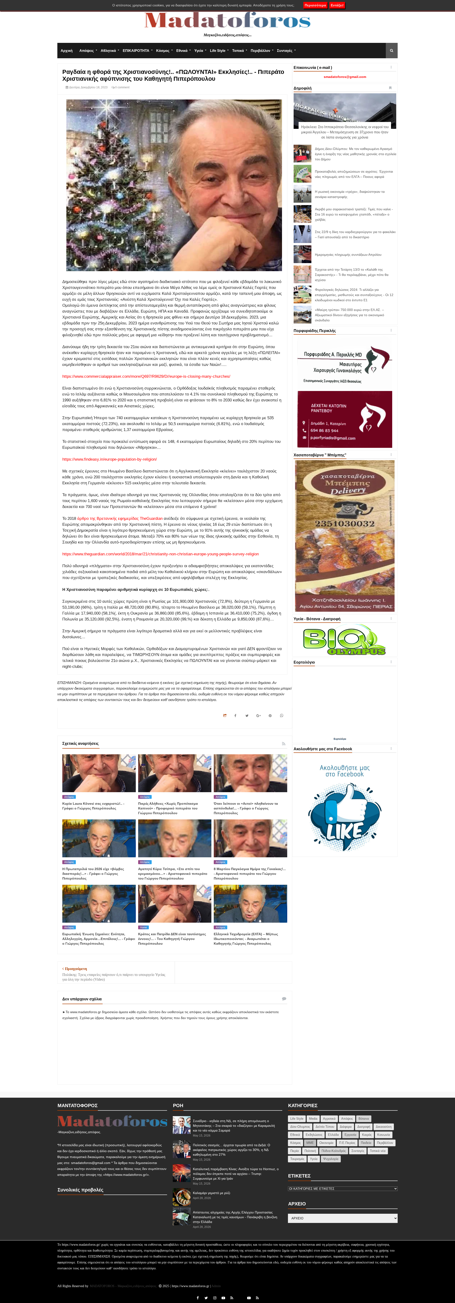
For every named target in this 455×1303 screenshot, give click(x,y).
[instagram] (214, 1298)
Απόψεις (86, 51)
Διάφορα (346, 1126)
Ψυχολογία (330, 1159)
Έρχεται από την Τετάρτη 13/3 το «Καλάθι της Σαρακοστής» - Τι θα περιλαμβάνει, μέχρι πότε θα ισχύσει (351, 275)
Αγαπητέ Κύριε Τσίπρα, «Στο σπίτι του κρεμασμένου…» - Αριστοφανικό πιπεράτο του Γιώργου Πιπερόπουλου (172, 873)
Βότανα (364, 1118)
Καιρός (367, 1135)
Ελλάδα (333, 1135)
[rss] (231, 1298)
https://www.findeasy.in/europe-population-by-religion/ (109, 459)
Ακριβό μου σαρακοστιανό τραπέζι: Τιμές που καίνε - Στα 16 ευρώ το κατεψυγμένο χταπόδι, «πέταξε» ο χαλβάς (354, 214)
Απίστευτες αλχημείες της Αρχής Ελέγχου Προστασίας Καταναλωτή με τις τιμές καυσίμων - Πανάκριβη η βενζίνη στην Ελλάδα (235, 1217)
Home (143, 927)
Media (313, 1118)
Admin (216, 1286)
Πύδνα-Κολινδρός (334, 1151)
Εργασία (350, 1135)
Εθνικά (181, 51)
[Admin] (240, 1295)
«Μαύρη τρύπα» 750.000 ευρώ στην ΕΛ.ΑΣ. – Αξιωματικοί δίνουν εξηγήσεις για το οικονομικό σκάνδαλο (349, 315)
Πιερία (294, 1151)
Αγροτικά (329, 1118)
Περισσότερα (315, 5)
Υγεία (198, 51)
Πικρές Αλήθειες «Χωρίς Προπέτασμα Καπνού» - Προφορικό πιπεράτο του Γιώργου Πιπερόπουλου (168, 808)
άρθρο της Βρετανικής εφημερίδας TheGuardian (120, 518)
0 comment (121, 87)
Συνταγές (284, 51)
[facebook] (197, 1298)
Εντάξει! (337, 5)
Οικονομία (326, 1143)
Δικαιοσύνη (383, 1126)
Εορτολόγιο (340, 738)
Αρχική (67, 51)
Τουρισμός (297, 1159)
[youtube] (223, 1298)
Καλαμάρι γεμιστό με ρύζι (211, 1193)
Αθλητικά (108, 51)
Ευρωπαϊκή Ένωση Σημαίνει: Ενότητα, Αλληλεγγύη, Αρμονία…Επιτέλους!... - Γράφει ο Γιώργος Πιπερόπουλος (98, 938)
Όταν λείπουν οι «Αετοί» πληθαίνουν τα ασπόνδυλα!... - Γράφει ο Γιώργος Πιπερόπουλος (246, 808)
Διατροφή (363, 1126)
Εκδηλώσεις (314, 1135)
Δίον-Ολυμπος (300, 1126)
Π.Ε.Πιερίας (347, 1143)
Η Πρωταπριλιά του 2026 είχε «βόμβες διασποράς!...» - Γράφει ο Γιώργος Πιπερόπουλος (93, 873)
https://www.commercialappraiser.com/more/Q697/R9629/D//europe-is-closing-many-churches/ (146, 376)
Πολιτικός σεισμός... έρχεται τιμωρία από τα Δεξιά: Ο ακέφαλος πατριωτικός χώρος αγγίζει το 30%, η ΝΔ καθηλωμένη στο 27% (231, 1149)
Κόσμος (162, 51)
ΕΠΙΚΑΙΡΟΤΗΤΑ (136, 51)
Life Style (217, 51)
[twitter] (206, 1298)
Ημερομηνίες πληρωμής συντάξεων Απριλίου (348, 254)
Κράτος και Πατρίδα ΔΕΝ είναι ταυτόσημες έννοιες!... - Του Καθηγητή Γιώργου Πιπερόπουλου (172, 938)
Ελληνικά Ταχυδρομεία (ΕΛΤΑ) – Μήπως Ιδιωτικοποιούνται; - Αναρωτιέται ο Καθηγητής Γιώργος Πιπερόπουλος (246, 938)
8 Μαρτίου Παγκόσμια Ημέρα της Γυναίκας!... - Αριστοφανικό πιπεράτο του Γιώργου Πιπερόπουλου (250, 873)
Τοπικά (238, 51)
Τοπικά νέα (378, 1151)
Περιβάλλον (260, 51)
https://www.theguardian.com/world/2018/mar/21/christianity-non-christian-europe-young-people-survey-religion (160, 554)
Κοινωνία (383, 1135)
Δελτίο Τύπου (325, 1126)
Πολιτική (310, 1151)
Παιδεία (366, 1143)
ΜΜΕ (310, 1143)
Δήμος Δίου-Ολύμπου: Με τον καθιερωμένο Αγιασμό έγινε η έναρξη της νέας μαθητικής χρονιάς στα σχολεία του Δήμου (355, 154)
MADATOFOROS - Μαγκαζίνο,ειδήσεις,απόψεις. (124, 1286)
